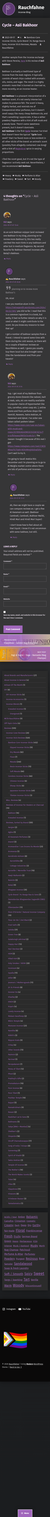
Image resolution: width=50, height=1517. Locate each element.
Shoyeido (12, 1136)
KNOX (10, 1001)
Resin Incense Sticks (19, 766)
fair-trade (9, 1230)
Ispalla (11, 973)
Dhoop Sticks (15, 786)
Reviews (7, 728)
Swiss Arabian (14, 1160)
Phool (10, 1074)
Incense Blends (12, 704)
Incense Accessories (15, 699)
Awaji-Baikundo (15, 875)
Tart (29, 179)
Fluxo (12, 757)
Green (7, 1241)
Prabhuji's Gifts (14, 1078)
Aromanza (12, 851)
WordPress (38, 1364)
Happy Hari (13, 944)
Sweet (20, 179)
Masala (33, 44)
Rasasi (11, 1112)
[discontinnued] (33, 1285)
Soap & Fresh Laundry (16, 1268)
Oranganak (14, 713)
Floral (20, 1230)
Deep (23, 1225)
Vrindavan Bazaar (15, 1198)
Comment (7, 561)
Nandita (11, 1030)
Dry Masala (15, 752)
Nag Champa (11, 1249)
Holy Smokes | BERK (17, 963)
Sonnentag (12, 1150)
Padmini (11, 1054)
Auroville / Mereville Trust (19, 870)
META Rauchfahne (11, 718)
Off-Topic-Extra (10, 723)
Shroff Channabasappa (18, 1141)
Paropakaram (14, 1064)
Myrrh (42, 1246)
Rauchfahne (31, 7)
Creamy (8, 1225)
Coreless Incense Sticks (18, 776)
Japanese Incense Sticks (20, 790)
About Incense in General (15, 680)
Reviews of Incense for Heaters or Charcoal (25, 805)
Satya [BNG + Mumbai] (17, 1126)
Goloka (11, 929)
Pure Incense (13, 1088)
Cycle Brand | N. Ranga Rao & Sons (23, 894)
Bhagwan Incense (15, 890)
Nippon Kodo (14, 1040)
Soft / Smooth (13, 1274)
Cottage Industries (18, 866)
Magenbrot (20, 148)
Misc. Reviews (12, 800)
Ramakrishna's (14, 1107)
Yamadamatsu (14, 1203)
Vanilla (34, 1279)
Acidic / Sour (10, 1217)
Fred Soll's (12, 925)
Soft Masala (15, 771)
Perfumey (30, 1254)
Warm (8, 1285)
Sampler (8, 1264)
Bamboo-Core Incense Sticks (20, 742)
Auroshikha (15, 861)
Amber (21, 1216)
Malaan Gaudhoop (16, 1016)
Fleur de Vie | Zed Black (18, 920)
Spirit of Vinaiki (14, 1155)
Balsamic (32, 1217)
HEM (10, 953)
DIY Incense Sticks (14, 694)
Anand (11, 842)
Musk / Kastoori (21, 1245)
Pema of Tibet (14, 1069)
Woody (38, 179)
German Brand (29, 1236)
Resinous (32, 1258)
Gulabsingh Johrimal (17, 939)
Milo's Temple (14, 1021)
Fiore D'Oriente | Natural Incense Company (26, 912)
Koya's (11, 1006)
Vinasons (12, 1194)
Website (6, 599)
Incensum (12, 968)
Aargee (11, 827)
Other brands (14, 1050)
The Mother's (13, 1170)
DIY (5, 689)
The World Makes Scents (18, 1174)
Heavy (8, 175)
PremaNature (14, 1083)
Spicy (28, 1274)
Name (6, 574)
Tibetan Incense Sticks (19, 795)
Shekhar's (12, 1131)
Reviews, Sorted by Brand (17, 822)
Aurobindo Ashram (16, 856)
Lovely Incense (14, 1011)
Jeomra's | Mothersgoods (19, 982)
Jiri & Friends (13, 987)
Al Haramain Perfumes (17, 837)
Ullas (10, 1184)
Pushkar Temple (15, 1098)
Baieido (11, 880)
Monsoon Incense (15, 1025)
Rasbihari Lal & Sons (17, 1117)
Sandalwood (23, 1264)
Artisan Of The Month (13, 685)
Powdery (9, 179)
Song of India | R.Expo (17, 1146)
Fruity (17, 1236)
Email (6, 587)
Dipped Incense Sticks (19, 747)
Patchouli (25, 1249)
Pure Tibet (12, 1093)
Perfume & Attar (32, 175)
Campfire (8, 1221)
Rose (42, 1258)
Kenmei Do (12, 992)
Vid (5, 222)
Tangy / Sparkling (13, 1279)
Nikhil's (11, 1035)
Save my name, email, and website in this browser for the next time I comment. (24, 616)
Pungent (20, 1258)
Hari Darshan (14, 949)
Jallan (10, 978)
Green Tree (13, 934)
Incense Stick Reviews (18, 44)
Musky (18, 175)
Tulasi (10, 1179)
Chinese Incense (17, 781)
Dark (17, 1225)
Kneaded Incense (15, 709)
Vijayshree (12, 1189)
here (23, 61)
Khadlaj (11, 997)
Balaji (10, 885)
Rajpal (11, 1102)
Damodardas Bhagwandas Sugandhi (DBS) (26, 899)
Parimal (11, 1059)
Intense (8, 1246)
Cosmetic (31, 1221)
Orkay (10, 1045)
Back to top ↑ (16, 1367)
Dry (29, 1225)
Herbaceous (26, 1241)
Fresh (8, 1236)
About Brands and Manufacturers (18, 675)
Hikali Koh (12, 958)
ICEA (35, 1241)
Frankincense (34, 1230)
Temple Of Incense (16, 1165)
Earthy (36, 1225)
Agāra (10, 832)
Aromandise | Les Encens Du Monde (23, 846)
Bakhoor (11, 813)
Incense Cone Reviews (15, 733)
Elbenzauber (13, 907)
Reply (8, 259)
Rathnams (12, 1121)
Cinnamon (20, 1221)
